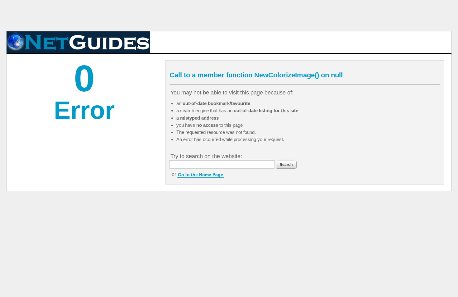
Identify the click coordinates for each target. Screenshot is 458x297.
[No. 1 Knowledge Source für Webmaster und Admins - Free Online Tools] (78, 42)
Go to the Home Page (200, 174)
